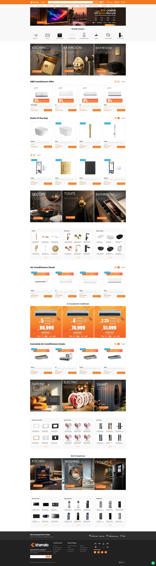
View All (45, 257)
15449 (124, 2)
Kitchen (69, 547)
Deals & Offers (83, 551)
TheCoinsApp (53, 562)
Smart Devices (71, 551)
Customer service (57, 549)
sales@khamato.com (113, 536)
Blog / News (55, 551)
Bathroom (82, 545)
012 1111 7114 (101, 536)
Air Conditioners (71, 549)
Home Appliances (83, 547)
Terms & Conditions (57, 547)
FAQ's (54, 552)
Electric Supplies (83, 549)
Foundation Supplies (72, 545)
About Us (55, 545)
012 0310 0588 (94, 536)
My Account (110, 2)
